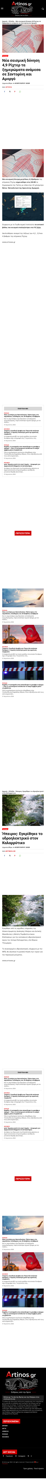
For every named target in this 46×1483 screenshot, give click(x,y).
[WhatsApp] (20, 91)
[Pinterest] (15, 91)
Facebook (9, 1456)
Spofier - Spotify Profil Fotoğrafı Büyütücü (17, 1479)
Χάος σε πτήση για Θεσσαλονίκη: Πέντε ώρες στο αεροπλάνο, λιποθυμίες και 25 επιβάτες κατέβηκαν (22, 415)
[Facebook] (4, 91)
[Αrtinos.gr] (23, 9)
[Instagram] (16, 1456)
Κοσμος (7, 429)
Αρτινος (8, 87)
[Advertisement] (23, 119)
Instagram (21, 1456)
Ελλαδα (5, 56)
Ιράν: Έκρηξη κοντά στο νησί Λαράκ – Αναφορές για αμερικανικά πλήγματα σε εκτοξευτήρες (22, 465)
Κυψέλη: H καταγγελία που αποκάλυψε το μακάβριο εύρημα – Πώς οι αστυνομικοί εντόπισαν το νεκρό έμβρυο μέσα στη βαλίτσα (22, 448)
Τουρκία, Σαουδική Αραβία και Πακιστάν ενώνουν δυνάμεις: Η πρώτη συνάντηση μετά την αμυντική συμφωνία (21, 432)
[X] (9, 91)
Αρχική (4, 21)
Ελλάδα (11, 21)
